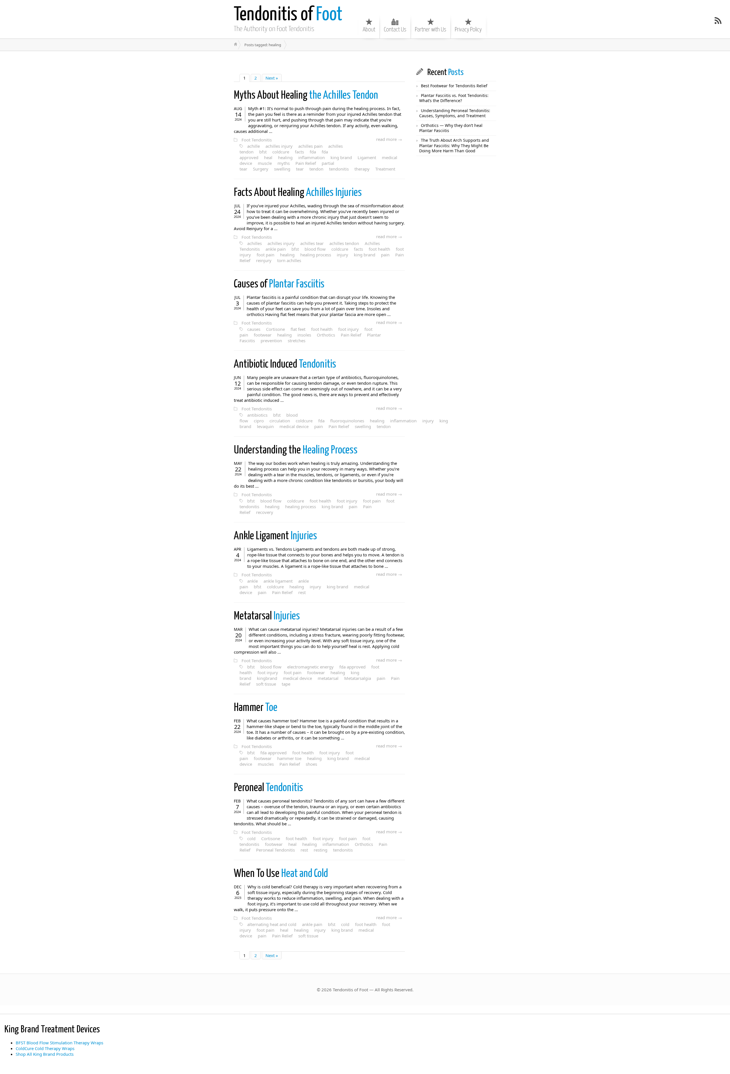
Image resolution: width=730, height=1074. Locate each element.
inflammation (311, 157)
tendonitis (339, 169)
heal (268, 157)
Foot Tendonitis (257, 140)
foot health (379, 249)
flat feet (298, 329)
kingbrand (267, 678)
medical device (294, 426)
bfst (263, 152)
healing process (315, 255)
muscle (265, 163)
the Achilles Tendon (306, 95)
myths (283, 163)
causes (253, 329)
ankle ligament (278, 581)
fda (313, 152)
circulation (279, 420)
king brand (341, 157)
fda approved (352, 667)
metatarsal (328, 678)
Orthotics (326, 335)
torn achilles (289, 260)
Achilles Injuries (298, 193)
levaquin (265, 426)
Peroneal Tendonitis (275, 850)
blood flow (315, 249)
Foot (288, 15)
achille (253, 146)
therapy (362, 169)
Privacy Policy (468, 30)
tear (300, 169)
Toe (255, 708)
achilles (254, 243)
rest (302, 592)
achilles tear (312, 243)
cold (251, 838)
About (369, 30)
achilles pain (310, 146)
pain (385, 255)
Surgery (260, 169)
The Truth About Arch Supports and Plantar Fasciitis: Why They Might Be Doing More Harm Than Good (454, 145)
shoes (311, 764)
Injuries (275, 536)
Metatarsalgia (357, 678)
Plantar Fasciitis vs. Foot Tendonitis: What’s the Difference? (453, 98)
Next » (271, 78)
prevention (271, 340)
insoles (304, 335)
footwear (262, 335)
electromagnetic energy (310, 667)
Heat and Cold (281, 874)
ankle (252, 581)
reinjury (263, 260)
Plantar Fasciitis (279, 284)
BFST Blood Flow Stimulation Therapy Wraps (59, 1042)
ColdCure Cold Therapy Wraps (45, 1048)
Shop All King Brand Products (45, 1054)
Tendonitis (285, 364)
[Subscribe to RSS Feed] (718, 20)
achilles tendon (344, 243)
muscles (266, 764)
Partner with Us (430, 30)
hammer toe (289, 758)
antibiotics (257, 415)
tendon (316, 169)
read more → (389, 139)
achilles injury (279, 146)
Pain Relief (305, 163)
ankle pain (275, 249)
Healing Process (296, 450)
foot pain (265, 255)
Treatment (385, 169)
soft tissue (266, 684)
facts (299, 152)
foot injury (348, 329)
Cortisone (275, 329)
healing (285, 157)
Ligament (367, 157)
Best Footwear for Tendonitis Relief (454, 85)
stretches (296, 340)
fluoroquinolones (347, 420)
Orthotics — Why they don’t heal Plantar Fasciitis (450, 128)
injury (342, 255)
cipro (259, 420)
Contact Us (395, 30)
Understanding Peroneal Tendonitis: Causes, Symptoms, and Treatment (454, 113)
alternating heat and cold (271, 924)
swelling (282, 169)
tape (286, 684)
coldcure (280, 152)
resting (320, 850)
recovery (264, 512)
